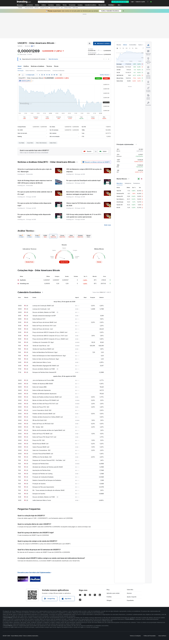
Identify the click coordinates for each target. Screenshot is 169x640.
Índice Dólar (120, 81)
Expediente (130, 600)
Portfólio (109, 597)
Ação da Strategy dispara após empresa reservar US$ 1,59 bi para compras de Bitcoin (35, 182)
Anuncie (129, 593)
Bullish (105, 151)
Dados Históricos (30, 70)
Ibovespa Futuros (121, 67)
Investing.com (24, 283)
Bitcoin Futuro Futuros (122, 78)
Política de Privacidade (150, 635)
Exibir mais (107, 225)
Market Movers (122, 179)
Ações (140, 44)
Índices (125, 44)
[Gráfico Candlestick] (19, 75)
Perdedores (136, 183)
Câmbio (20, 7)
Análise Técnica (26, 231)
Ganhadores (128, 183)
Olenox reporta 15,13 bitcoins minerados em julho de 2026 (83, 204)
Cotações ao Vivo (44, 7)
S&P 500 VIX (120, 75)
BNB (118, 165)
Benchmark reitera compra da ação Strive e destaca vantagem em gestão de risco (81, 193)
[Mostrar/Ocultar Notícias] (61, 75)
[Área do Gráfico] (23, 75)
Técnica (49, 66)
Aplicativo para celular (113, 593)
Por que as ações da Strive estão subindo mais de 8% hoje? (35, 193)
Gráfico (26, 66)
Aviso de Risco (162, 635)
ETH (118, 154)
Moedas (37, 7)
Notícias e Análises (37, 66)
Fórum (56, 66)
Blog (108, 589)
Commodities (132, 44)
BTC (118, 149)
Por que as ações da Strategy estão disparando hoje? (34, 216)
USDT (118, 159)
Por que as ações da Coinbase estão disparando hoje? (34, 204)
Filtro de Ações (102, 5)
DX (62, 7)
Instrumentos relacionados (44, 70)
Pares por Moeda (29, 7)
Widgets (109, 600)
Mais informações (53, 59)
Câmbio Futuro (67, 7)
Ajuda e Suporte (131, 597)
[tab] (21, 236)
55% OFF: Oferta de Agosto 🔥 (120, 1)
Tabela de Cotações (55, 7)
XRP (118, 170)
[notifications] (148, 1)
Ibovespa (119, 64)
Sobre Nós (130, 589)
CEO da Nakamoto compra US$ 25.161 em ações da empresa (84, 170)
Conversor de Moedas (58, 70)
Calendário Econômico (90, 5)
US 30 (118, 72)
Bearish (89, 151)
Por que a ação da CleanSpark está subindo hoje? (83, 180)
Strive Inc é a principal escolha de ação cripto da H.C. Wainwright (34, 170)
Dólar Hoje (75, 7)
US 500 (118, 69)
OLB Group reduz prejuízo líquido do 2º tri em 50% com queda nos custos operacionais (83, 216)
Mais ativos (120, 183)
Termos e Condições (135, 635)
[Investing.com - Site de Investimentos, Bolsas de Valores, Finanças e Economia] (24, 2)
